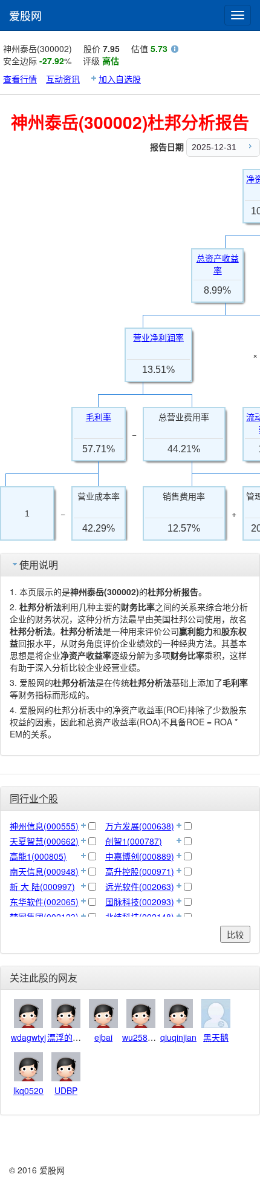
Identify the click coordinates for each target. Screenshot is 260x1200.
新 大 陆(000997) (42, 886)
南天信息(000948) (44, 871)
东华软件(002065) (44, 901)
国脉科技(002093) (139, 901)
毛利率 (98, 417)
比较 (235, 934)
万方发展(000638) (139, 826)
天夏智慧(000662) (44, 841)
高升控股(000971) (139, 871)
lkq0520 (28, 1090)
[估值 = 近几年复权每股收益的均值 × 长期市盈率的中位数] (175, 50)
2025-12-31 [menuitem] (214, 147)
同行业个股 (34, 798)
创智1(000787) (133, 841)
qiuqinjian (178, 1037)
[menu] (223, 147)
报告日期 (167, 146)
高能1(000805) (38, 856)
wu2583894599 (151, 1037)
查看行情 (20, 79)
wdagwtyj (28, 1037)
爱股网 (25, 15)
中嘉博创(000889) (139, 856)
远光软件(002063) (139, 886)
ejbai (103, 1037)
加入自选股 (120, 79)
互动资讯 (63, 79)
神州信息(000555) (44, 826)
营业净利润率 (158, 338)
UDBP (65, 1090)
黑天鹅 (216, 1037)
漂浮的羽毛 (68, 1037)
